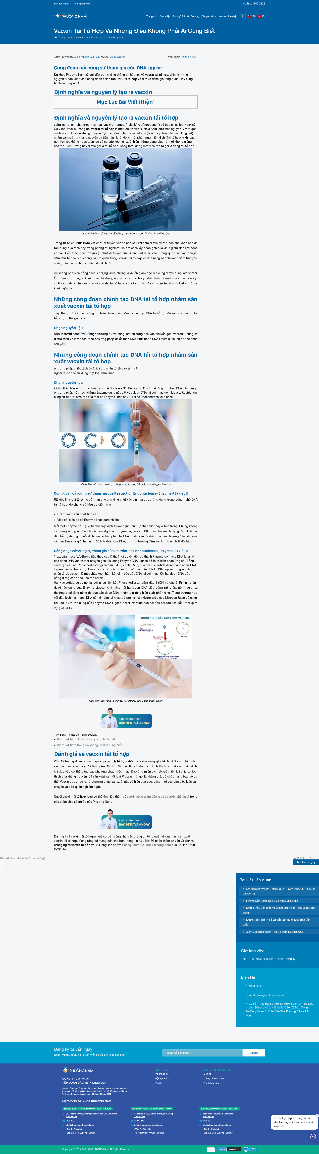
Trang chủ (151, 16)
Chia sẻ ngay (307, 862)
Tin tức (159, 1083)
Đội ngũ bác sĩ (162, 1078)
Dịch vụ (195, 16)
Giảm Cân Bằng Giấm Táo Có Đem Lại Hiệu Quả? (275, 931)
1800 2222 (258, 3)
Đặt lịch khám (61, 3)
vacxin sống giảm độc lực (144, 796)
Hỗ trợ (222, 16)
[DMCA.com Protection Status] (229, 1149)
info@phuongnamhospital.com (266, 995)
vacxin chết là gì (178, 796)
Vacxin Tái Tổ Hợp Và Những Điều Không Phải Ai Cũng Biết (134, 30)
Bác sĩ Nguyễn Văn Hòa (86, 56)
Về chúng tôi (161, 1074)
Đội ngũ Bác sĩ (181, 16)
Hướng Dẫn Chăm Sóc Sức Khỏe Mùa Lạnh (272, 900)
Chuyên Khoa (209, 16)
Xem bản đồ (71, 1116)
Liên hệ (232, 16)
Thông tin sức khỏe (214, 1078)
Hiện (147, 101)
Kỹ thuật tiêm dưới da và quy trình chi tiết (86, 739)
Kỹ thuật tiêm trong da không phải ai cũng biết (89, 745)
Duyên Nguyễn (117, 56)
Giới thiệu (165, 16)
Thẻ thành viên (81, 3)
